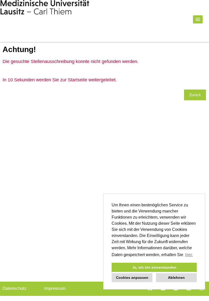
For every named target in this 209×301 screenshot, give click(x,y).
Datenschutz (15, 288)
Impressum (55, 288)
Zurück (195, 95)
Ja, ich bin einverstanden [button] (154, 267)
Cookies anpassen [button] (132, 277)
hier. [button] (189, 255)
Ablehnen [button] (176, 277)
